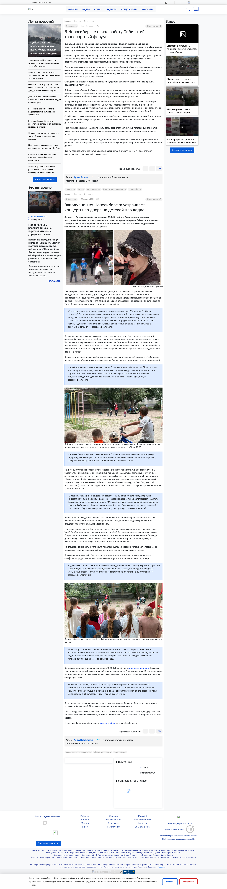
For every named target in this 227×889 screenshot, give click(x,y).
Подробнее (188, 881)
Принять (170, 881)
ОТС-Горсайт (92, 181)
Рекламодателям (142, 819)
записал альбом (107, 723)
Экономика (89, 21)
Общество (88, 194)
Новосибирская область (114, 189)
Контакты (147, 9)
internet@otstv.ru (147, 773)
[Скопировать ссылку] (159, 168)
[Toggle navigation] (196, 9)
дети (108, 752)
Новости (73, 9)
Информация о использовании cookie (178, 839)
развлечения (85, 752)
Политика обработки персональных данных (178, 836)
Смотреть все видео (182, 150)
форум (81, 189)
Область (85, 823)
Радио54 (112, 9)
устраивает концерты (138, 668)
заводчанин (71, 752)
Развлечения (113, 827)
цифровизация (93, 189)
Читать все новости (45, 179)
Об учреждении (142, 827)
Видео (86, 9)
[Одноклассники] (152, 168)
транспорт (70, 189)
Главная (68, 21)
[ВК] (145, 168)
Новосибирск (135, 189)
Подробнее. (162, 867)
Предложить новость (41, 2)
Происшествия (113, 819)
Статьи (98, 9)
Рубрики (84, 816)
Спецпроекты (129, 9)
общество (99, 752)
